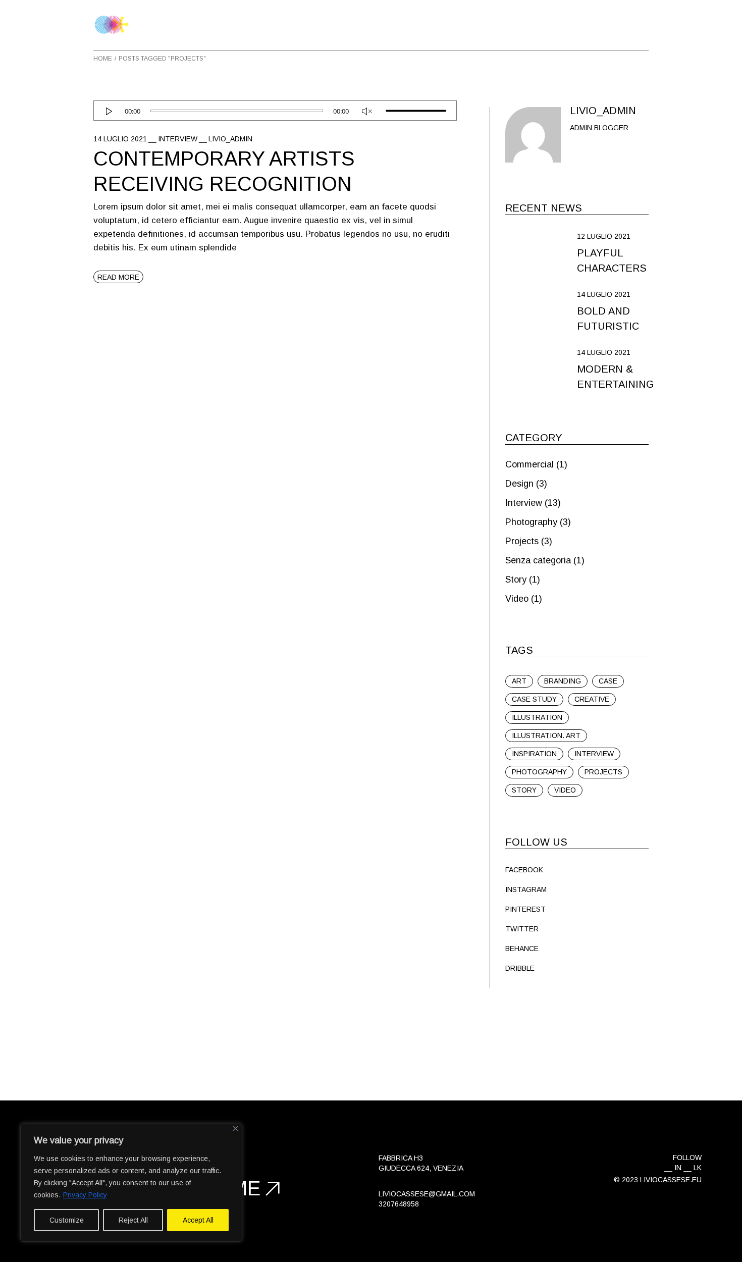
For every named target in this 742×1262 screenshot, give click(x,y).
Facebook (524, 870)
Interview (177, 139)
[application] (275, 110)
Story (515, 579)
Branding (562, 681)
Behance (522, 948)
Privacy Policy (85, 1195)
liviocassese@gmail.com (427, 1194)
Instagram (526, 889)
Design (519, 484)
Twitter (522, 929)
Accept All (198, 1220)
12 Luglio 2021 (603, 236)
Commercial (529, 464)
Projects (522, 541)
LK (698, 1167)
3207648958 (399, 1204)
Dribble (520, 968)
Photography (531, 522)
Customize (66, 1220)
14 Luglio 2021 (120, 139)
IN (677, 1167)
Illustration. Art (546, 735)
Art (519, 681)
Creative (591, 699)
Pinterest (525, 909)
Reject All (133, 1220)
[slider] (416, 111)
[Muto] (367, 111)
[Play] (108, 111)
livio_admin (230, 139)
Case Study (534, 699)
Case (608, 681)
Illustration (537, 717)
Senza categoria (538, 560)
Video (516, 599)
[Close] (235, 1128)
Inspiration (534, 754)
